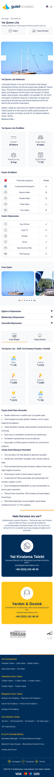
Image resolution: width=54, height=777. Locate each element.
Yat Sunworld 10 (16, 721)
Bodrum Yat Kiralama (10, 698)
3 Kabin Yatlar (7, 680)
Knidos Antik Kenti (9, 749)
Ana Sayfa (5, 19)
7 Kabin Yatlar (20, 686)
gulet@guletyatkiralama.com (27, 565)
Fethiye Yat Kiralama (28, 703)
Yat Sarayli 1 (30, 721)
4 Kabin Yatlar (20, 680)
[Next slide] (50, 57)
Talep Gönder (42, 30)
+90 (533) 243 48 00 (27, 569)
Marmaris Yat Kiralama (30, 698)
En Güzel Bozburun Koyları (30, 738)
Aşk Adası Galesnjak (9, 738)
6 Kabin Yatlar (7, 686)
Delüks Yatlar (32, 663)
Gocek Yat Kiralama (9, 703)
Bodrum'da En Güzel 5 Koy (33, 744)
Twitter (42, 761)
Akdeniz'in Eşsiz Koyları (11, 744)
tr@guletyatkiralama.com (27, 612)
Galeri (15, 30)
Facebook (30, 761)
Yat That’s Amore (8, 726)
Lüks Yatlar (20, 663)
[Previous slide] (3, 57)
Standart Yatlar (8, 663)
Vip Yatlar (21, 669)
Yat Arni (5, 721)
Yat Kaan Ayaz (42, 721)
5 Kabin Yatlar (34, 680)
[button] (22, 300)
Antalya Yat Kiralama (10, 709)
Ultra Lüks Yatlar (8, 669)
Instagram (16, 761)
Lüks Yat (42, 25)
